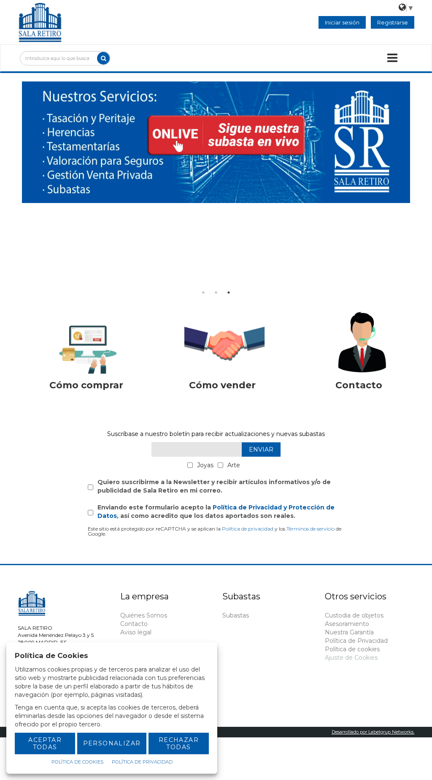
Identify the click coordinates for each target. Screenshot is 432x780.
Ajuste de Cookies (351, 657)
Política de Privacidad (356, 641)
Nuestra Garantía (349, 632)
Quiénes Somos (143, 615)
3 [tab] (228, 292)
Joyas (205, 465)
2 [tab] (216, 292)
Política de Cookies (77, 762)
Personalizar (112, 743)
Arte (233, 465)
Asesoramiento (347, 624)
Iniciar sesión (342, 22)
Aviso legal (135, 632)
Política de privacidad (247, 528)
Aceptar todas (45, 743)
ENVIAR (261, 449)
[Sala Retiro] (40, 21)
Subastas (235, 615)
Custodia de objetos (354, 615)
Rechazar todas (179, 743)
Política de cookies (352, 649)
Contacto (134, 624)
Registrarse (392, 22)
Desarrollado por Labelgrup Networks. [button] (373, 732)
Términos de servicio (310, 528)
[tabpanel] (216, 142)
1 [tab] (203, 292)
